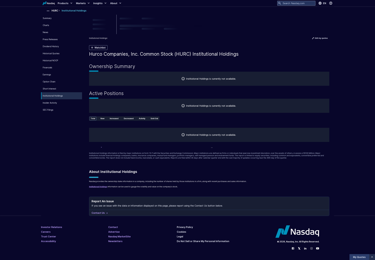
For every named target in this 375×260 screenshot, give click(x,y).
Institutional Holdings (98, 187)
